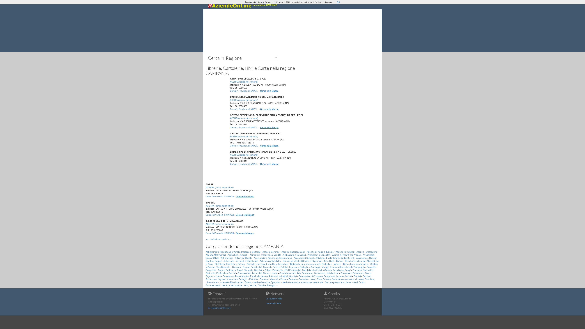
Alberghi (244, 254)
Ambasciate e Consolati (294, 254)
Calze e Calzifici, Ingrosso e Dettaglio (290, 267)
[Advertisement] (292, 30)
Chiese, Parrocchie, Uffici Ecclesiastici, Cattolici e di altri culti (293, 270)
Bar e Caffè (328, 260)
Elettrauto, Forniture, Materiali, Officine (268, 279)
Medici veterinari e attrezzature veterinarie (302, 282)
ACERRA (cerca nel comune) (244, 81)
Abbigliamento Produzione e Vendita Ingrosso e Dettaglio (233, 251)
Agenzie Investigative (366, 251)
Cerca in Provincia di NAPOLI (244, 90)
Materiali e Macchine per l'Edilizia (236, 282)
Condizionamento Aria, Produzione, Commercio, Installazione (309, 273)
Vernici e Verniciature (232, 285)
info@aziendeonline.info (219, 307)
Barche (339, 260)
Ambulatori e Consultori (319, 254)
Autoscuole (228, 260)
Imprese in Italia (273, 303)
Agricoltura (233, 254)
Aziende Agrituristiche (270, 260)
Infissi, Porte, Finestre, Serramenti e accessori (332, 279)
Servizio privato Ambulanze (338, 282)
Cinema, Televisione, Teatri (337, 270)
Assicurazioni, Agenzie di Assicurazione (273, 257)
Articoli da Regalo (243, 257)
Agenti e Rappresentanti (293, 251)
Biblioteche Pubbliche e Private (230, 263)
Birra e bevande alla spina (355, 263)
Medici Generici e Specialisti (267, 282)
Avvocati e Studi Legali (247, 260)
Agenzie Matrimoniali (216, 254)
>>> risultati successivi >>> (224, 239)
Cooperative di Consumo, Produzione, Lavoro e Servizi (325, 276)
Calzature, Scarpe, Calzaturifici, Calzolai (251, 267)
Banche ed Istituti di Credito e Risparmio (302, 260)
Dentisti (357, 276)
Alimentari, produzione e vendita (265, 254)
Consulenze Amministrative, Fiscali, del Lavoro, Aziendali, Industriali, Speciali (260, 276)
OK (338, 2)
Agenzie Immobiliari (345, 251)
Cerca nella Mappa (269, 90)
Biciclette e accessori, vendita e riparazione (267, 263)
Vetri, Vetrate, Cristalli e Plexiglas (260, 285)
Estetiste (293, 279)
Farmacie (303, 279)
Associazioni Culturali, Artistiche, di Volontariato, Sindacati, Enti (324, 257)
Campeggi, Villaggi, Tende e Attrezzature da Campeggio (337, 267)
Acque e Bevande (271, 251)
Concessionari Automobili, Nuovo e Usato (257, 273)
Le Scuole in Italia (274, 298)
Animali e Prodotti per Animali (346, 254)
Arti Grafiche (227, 257)
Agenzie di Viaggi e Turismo (320, 251)
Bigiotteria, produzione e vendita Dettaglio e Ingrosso (315, 263)
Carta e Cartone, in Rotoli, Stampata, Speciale (240, 270)
